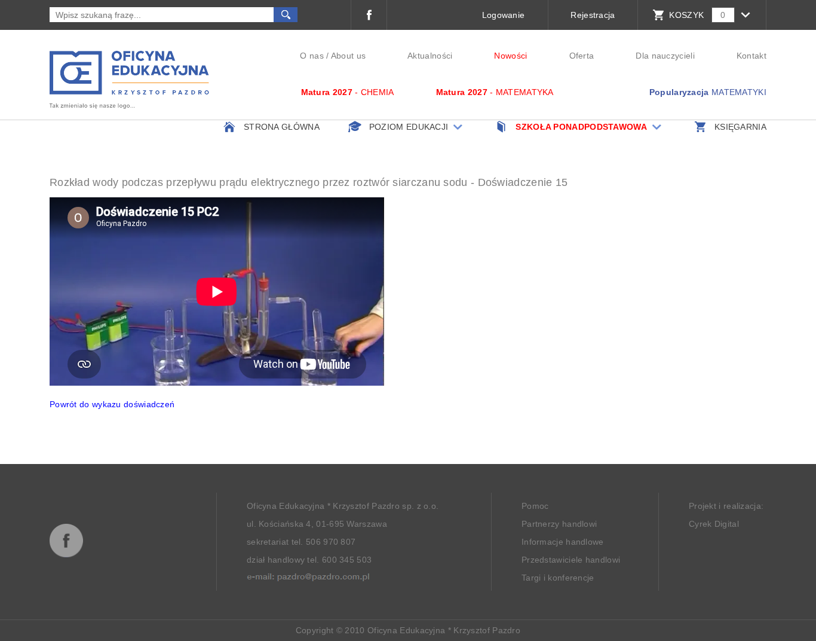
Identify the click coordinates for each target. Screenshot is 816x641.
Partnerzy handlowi (559, 524)
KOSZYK (686, 15)
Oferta (581, 55)
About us (348, 55)
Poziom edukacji (409, 127)
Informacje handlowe (562, 542)
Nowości (510, 55)
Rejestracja (592, 15)
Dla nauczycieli (665, 55)
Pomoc (535, 506)
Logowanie (503, 15)
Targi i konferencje (557, 577)
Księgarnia (740, 127)
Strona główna (282, 127)
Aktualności (429, 55)
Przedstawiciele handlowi (570, 559)
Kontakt (751, 55)
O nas (312, 55)
